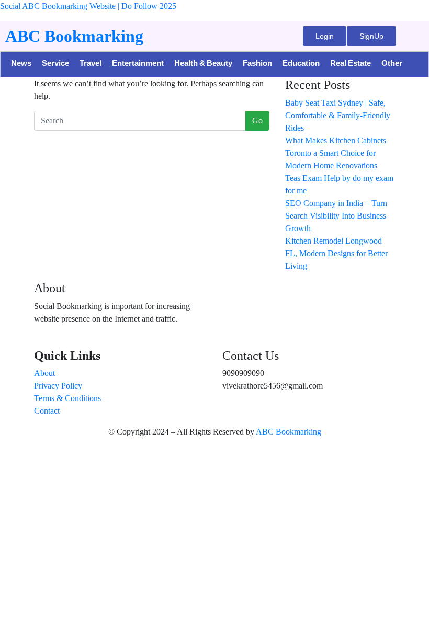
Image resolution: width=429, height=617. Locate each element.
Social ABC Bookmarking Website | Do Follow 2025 (88, 6)
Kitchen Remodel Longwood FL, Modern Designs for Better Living (336, 253)
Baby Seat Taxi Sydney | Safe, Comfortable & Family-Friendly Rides (337, 115)
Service (55, 64)
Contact (47, 410)
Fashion (257, 64)
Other (391, 64)
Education (301, 64)
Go (257, 120)
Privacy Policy (58, 385)
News (21, 64)
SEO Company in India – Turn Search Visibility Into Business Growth (336, 216)
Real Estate (350, 64)
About (44, 373)
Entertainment (138, 64)
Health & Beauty (203, 64)
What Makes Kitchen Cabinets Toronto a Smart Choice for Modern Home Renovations (335, 153)
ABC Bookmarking (74, 36)
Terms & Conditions (67, 398)
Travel (90, 64)
